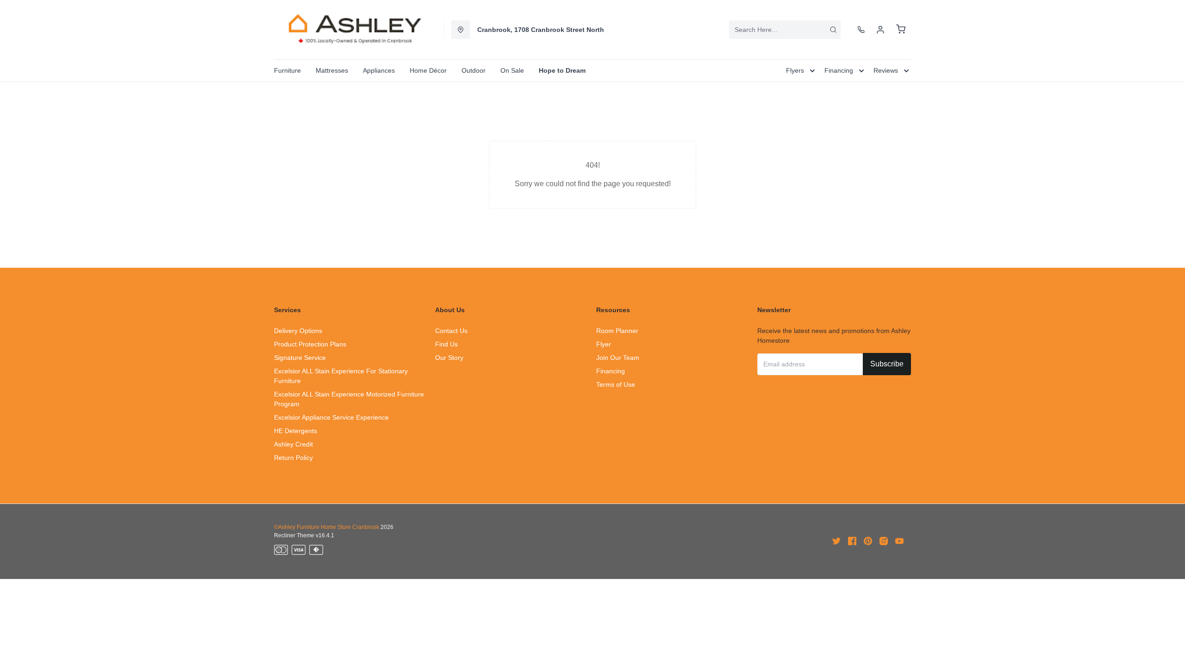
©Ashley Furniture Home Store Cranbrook (326, 527)
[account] (880, 29)
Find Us (446, 344)
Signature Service (300, 357)
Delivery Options (298, 330)
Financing (610, 371)
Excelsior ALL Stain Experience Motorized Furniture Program (349, 399)
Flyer (603, 344)
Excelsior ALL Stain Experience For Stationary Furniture (341, 375)
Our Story (449, 357)
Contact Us (451, 330)
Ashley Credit (293, 444)
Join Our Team (617, 357)
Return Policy (293, 457)
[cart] (900, 29)
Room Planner (617, 330)
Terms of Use (615, 384)
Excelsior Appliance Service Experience (331, 417)
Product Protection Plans (310, 344)
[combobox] (785, 29)
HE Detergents (295, 430)
